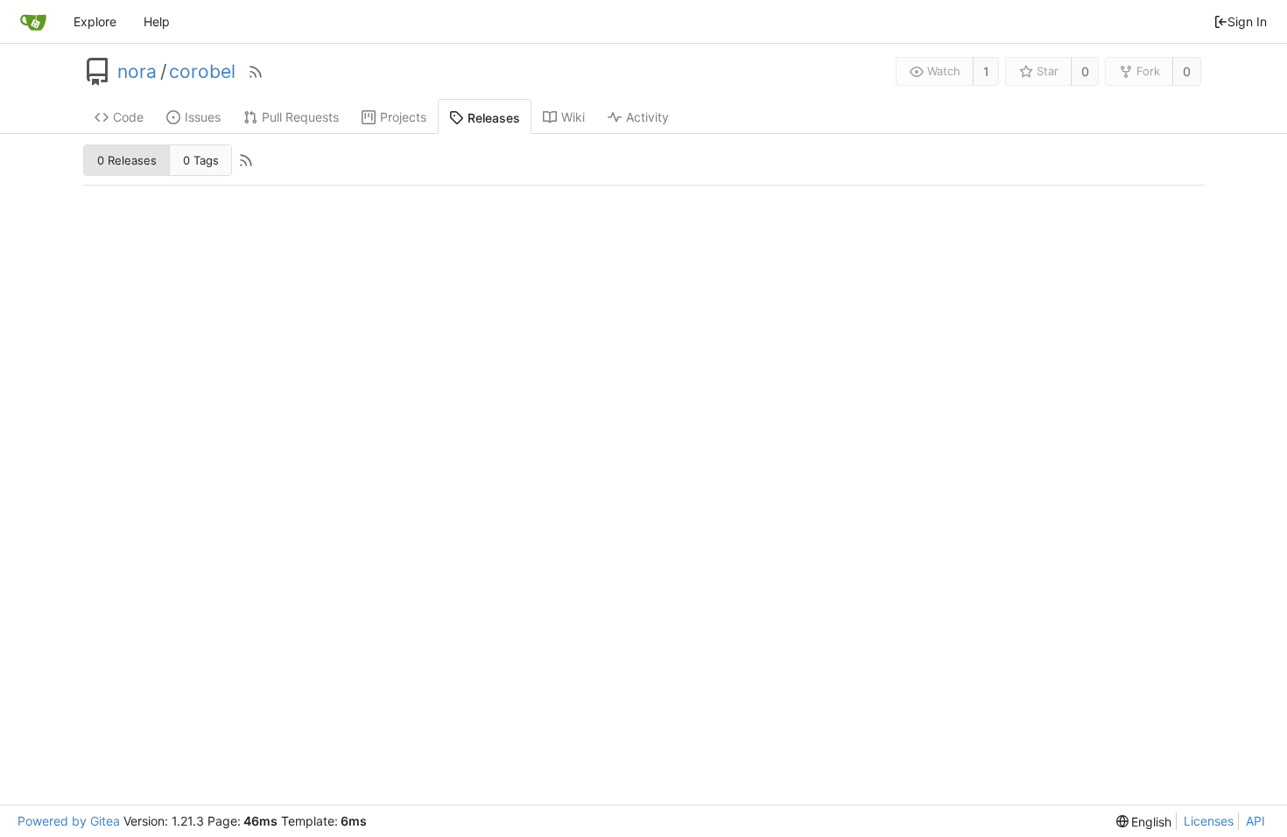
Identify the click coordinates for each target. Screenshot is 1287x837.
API (1255, 820)
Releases (494, 117)
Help (157, 21)
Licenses (1209, 820)
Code (128, 116)
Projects (403, 116)
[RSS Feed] (256, 72)
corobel (202, 72)
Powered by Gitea (69, 820)
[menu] (1144, 821)
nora (137, 72)
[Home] (33, 22)
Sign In (1247, 21)
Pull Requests (300, 116)
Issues (203, 116)
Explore (95, 21)
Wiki (573, 116)
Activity (647, 116)
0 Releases (127, 160)
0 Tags (201, 160)
